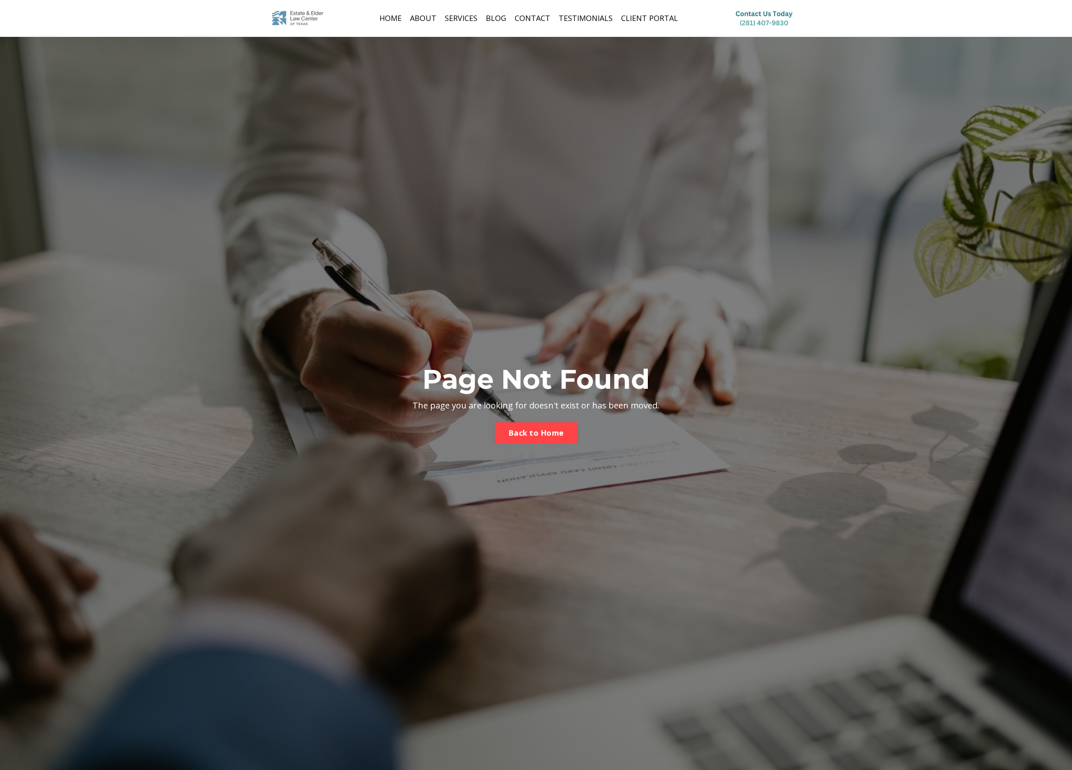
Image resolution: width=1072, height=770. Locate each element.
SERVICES (461, 18)
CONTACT (532, 18)
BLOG (496, 18)
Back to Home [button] (536, 433)
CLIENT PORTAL (649, 18)
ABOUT (423, 18)
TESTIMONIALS (586, 18)
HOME (390, 18)
